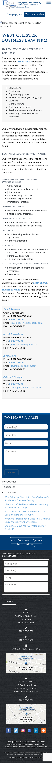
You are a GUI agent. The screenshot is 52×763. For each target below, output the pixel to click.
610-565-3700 (15, 14)
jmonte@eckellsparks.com (24, 344)
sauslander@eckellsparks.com (27, 322)
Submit (11, 472)
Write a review (35, 14)
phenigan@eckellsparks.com (26, 387)
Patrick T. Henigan (13, 377)
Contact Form (16, 319)
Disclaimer (31, 741)
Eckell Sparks (25, 61)
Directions (41, 741)
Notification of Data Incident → (26, 542)
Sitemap (10, 741)
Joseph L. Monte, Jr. (13, 334)
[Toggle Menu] (48, 2)
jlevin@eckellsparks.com (23, 365)
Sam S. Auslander (12, 309)
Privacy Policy (20, 741)
